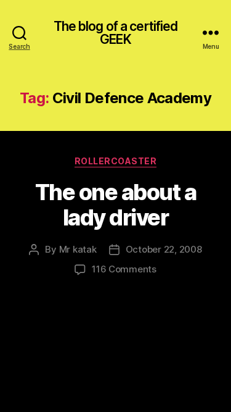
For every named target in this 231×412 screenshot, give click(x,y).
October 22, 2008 (164, 249)
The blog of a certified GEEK (116, 33)
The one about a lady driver (116, 205)
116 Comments (124, 269)
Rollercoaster (116, 161)
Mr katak (78, 249)
